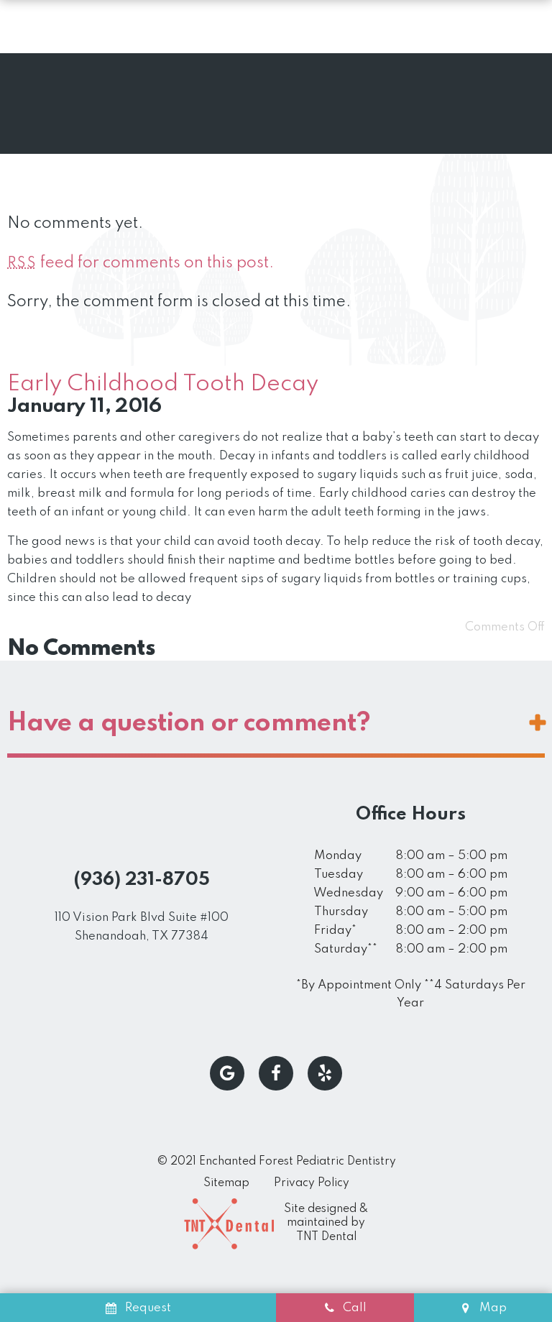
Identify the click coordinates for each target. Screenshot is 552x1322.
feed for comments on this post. (140, 263)
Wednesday (348, 893)
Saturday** (345, 949)
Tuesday (338, 874)
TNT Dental (326, 1237)
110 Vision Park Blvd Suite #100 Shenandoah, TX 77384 (142, 927)
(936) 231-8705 (142, 880)
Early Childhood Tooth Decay (162, 384)
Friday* (335, 930)
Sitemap (226, 1183)
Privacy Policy (311, 1183)
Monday (338, 856)
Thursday (341, 912)
